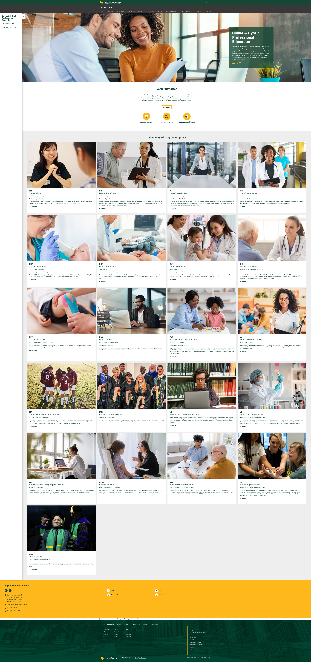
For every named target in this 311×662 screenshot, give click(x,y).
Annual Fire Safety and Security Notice (198, 632)
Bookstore (105, 636)
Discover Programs (9, 27)
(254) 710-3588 (12, 608)
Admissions (110, 11)
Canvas (209, 11)
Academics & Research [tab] (123, 624)
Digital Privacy (193, 637)
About (101, 11)
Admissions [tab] (145, 624)
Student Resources (185, 11)
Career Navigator (8, 23)
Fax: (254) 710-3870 (13, 611)
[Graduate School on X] (10, 590)
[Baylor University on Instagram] (195, 658)
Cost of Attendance (194, 635)
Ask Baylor (105, 634)
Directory (116, 634)
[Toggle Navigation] (24, 16)
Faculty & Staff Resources (155, 11)
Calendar (116, 629)
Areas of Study (121, 11)
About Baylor (106, 629)
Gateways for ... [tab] (155, 624)
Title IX (191, 649)
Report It (192, 647)
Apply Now (199, 11)
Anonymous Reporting (195, 630)
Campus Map (117, 631)
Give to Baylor (117, 636)
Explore (235, 63)
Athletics (105, 631)
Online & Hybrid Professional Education (9, 17)
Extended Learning (171, 11)
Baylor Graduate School (16, 585)
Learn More (166, 107)
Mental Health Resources (195, 642)
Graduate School (107, 7)
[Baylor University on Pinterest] (205, 658)
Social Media (128, 634)
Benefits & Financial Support (136, 11)
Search (127, 631)
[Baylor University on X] (198, 658)
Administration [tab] (135, 624)
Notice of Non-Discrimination (196, 644)
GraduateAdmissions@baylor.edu (17, 604)
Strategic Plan (129, 636)
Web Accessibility (194, 652)
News (127, 629)
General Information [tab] (108, 624)
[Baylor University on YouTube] (208, 658)
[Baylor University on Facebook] (191, 658)
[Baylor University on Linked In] (201, 658)
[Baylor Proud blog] (188, 658)
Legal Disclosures (194, 639)
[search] (206, 2)
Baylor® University (131, 657)
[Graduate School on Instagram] (6, 590)
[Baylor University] (110, 2)
